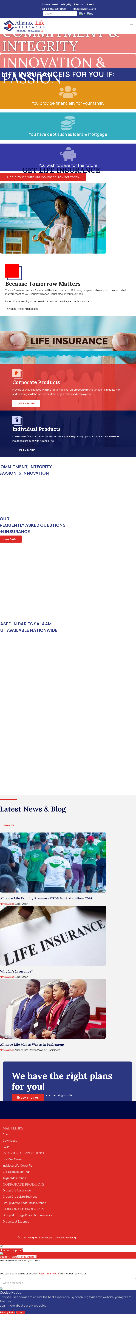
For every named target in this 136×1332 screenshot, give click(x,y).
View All (9, 825)
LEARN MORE (26, 403)
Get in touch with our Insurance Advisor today (43, 177)
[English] (81, 13)
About (7, 1134)
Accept (20, 1312)
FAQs (6, 1147)
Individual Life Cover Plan (18, 1165)
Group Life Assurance (17, 1190)
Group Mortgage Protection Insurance (28, 1215)
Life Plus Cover (12, 1159)
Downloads (10, 1141)
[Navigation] (131, 26)
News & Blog (7, 903)
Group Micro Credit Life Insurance (24, 1203)
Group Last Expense (16, 1221)
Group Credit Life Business (20, 1197)
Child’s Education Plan (16, 1172)
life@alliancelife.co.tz (84, 8)
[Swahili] (89, 13)
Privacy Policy (7, 1312)
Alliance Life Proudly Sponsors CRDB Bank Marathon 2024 (46, 898)
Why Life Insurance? (16, 971)
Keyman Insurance (14, 1178)
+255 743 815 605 (49, 1273)
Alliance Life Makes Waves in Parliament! (32, 1044)
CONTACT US (29, 1097)
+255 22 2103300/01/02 (53, 8)
